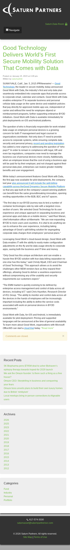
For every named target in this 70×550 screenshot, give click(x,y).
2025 (6, 423)
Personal (8, 496)
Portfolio (8, 500)
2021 (6, 435)
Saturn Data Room (55, 24)
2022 (6, 431)
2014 (6, 461)
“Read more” (47, 328)
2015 (6, 457)
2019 (6, 442)
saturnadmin (17, 79)
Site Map (27, 537)
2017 (6, 450)
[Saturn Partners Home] (32, 8)
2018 (6, 446)
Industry (8, 492)
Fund (6, 489)
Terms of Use (40, 537)
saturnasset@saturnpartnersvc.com (35, 523)
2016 (6, 453)
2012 (6, 468)
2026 (6, 420)
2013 (6, 464)
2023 (6, 427)
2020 (6, 438)
